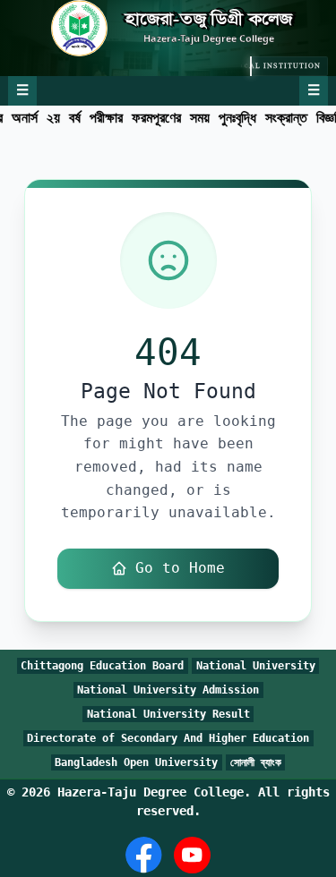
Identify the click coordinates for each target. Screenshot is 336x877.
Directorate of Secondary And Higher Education (168, 738)
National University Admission (168, 690)
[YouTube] (192, 855)
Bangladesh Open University (136, 762)
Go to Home (180, 567)
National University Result (168, 714)
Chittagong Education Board (102, 666)
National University (255, 666)
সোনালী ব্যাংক (255, 762)
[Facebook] (143, 855)
